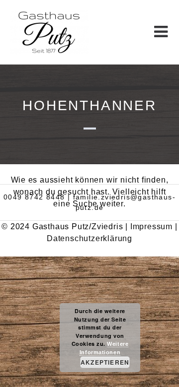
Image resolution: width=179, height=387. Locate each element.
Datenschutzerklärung (89, 238)
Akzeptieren (105, 362)
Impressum (151, 226)
